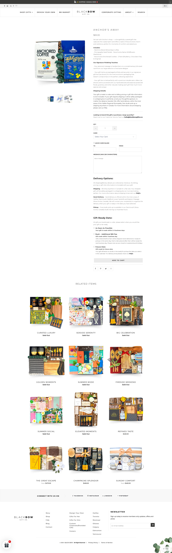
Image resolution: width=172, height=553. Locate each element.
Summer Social (46, 409)
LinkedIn (108, 496)
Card (95, 133)
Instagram (94, 496)
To (94, 146)
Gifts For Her (74, 516)
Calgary (96, 527)
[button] (6, 545)
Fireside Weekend (126, 360)
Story (48, 513)
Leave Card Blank (102, 143)
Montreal (96, 520)
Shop (48, 516)
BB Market (64, 12)
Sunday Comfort (126, 459)
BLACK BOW (69, 542)
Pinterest (123, 496)
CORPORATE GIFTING (111, 12)
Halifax (96, 513)
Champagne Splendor (86, 459)
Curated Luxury (46, 311)
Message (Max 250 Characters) (105, 154)
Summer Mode (86, 360)
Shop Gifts (25, 12)
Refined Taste (126, 409)
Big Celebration (126, 311)
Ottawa (96, 523)
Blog (48, 523)
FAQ (47, 520)
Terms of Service (106, 542)
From (121, 146)
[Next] (87, 60)
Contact (49, 527)
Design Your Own (46, 12)
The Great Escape (46, 459)
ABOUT (128, 12)
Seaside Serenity (86, 311)
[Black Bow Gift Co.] (86, 12)
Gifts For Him (74, 520)
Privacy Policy (93, 542)
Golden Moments (46, 360)
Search (141, 12)
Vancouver (97, 534)
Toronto (96, 516)
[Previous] (31, 60)
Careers (72, 531)
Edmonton (97, 530)
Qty (94, 124)
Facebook (78, 496)
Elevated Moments (86, 409)
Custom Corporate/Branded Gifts (77, 525)
